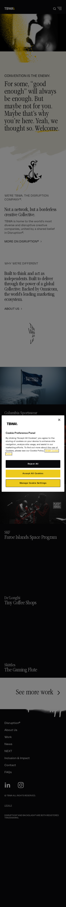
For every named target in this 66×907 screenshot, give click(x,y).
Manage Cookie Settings (33, 483)
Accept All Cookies (33, 473)
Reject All (33, 464)
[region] (33, 453)
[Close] (59, 420)
